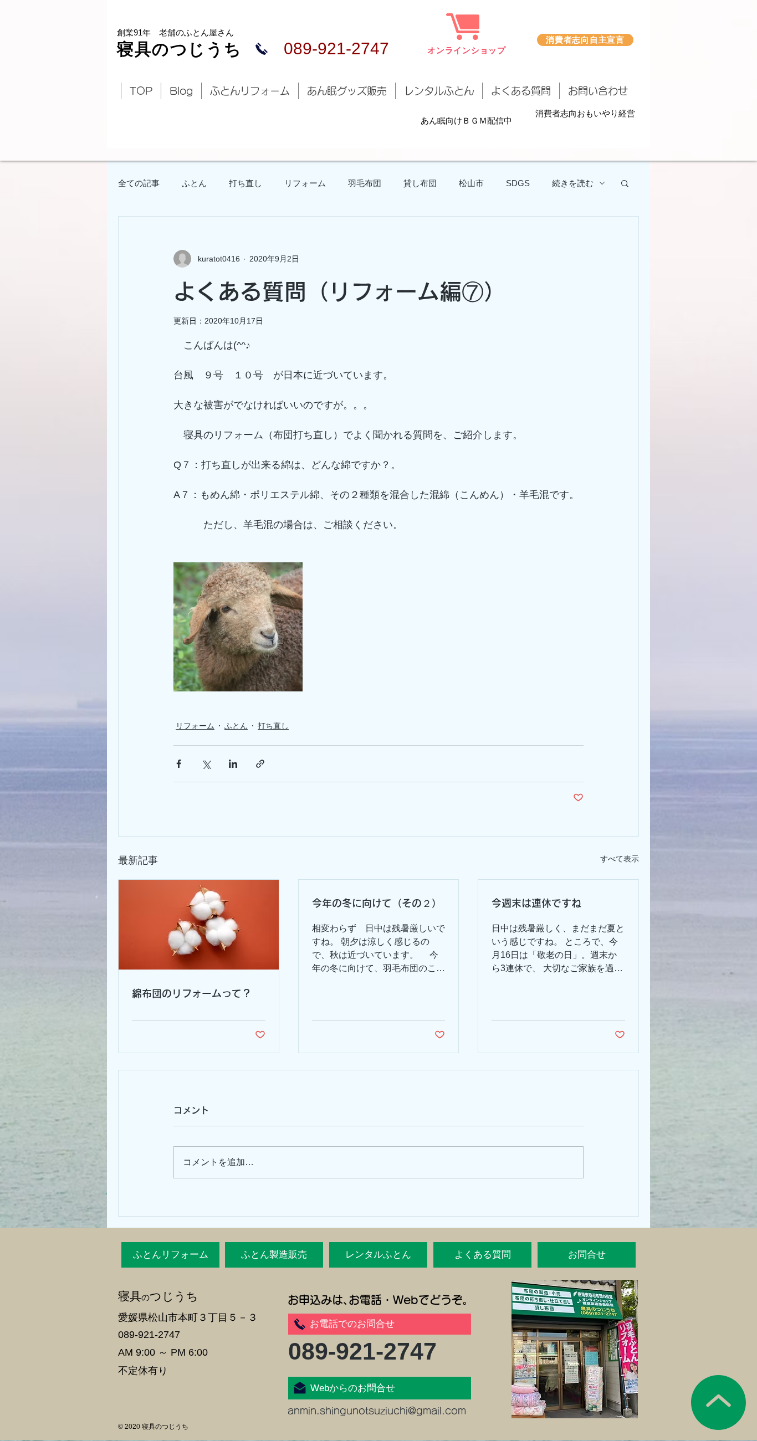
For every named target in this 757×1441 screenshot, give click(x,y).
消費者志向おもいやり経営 (585, 113)
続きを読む (573, 183)
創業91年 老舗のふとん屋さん (175, 32)
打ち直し (245, 183)
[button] (625, 182)
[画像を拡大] (238, 626)
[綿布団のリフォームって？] (199, 925)
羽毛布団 (364, 183)
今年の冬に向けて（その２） (377, 903)
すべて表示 (619, 858)
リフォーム (305, 183)
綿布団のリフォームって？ (192, 993)
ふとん (194, 183)
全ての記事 (139, 183)
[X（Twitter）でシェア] (206, 763)
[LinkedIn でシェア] (233, 763)
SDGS (518, 183)
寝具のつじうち (179, 49)
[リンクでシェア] (260, 763)
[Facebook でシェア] (178, 763)
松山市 (471, 183)
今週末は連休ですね (536, 903)
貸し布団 (420, 183)
